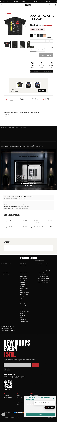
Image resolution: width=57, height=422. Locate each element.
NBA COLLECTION (8, 397)
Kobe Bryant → (23, 286)
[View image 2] (14, 44)
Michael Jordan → (24, 288)
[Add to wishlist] (53, 16)
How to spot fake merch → (44, 282)
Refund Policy (20, 400)
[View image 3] (22, 44)
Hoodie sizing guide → (9, 204)
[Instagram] (5, 369)
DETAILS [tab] (6, 107)
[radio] (33, 50)
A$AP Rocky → (23, 280)
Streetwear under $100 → (44, 268)
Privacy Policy (20, 397)
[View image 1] (7, 44)
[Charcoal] (41, 35)
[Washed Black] (38, 35)
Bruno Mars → (23, 270)
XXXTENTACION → (24, 284)
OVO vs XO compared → (44, 280)
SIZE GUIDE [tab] (25, 107)
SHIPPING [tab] (34, 107)
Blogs (18, 404)
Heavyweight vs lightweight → (45, 270)
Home (5, 8)
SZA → (21, 313)
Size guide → (50, 37)
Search (18, 395)
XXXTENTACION (11, 8)
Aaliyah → (22, 307)
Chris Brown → (23, 282)
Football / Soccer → (24, 292)
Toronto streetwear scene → (8, 330)
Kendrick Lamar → (5, 272)
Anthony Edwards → (24, 311)
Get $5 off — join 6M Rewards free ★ (44, 402)
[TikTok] (8, 369)
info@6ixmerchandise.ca (35, 395)
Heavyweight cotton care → (10, 206)
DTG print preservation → (7, 328)
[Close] (53, 398)
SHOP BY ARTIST (7, 395)
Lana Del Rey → (23, 305)
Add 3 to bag (42, 90)
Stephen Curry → (23, 300)
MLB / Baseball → (24, 294)
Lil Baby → (22, 317)
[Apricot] (44, 35)
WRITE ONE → (49, 242)
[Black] (31, 35)
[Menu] (1, 5)
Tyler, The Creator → (6, 274)
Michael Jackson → (24, 265)
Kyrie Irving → (23, 302)
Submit (40, 414)
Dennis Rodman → (24, 321)
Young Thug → (23, 315)
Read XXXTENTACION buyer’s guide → (23, 196)
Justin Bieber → (23, 272)
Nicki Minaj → (23, 319)
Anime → (22, 296)
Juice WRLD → (23, 268)
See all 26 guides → (39, 260)
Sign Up (35, 364)
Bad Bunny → (23, 298)
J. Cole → (22, 309)
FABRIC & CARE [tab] (15, 107)
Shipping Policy (20, 402)
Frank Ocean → (23, 278)
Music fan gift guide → (43, 272)
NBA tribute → (23, 274)
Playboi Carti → (23, 276)
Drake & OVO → (5, 265)
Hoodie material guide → (9, 208)
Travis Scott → (4, 270)
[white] (35, 35)
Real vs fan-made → (43, 274)
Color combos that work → (44, 278)
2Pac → (21, 290)
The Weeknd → (4, 268)
